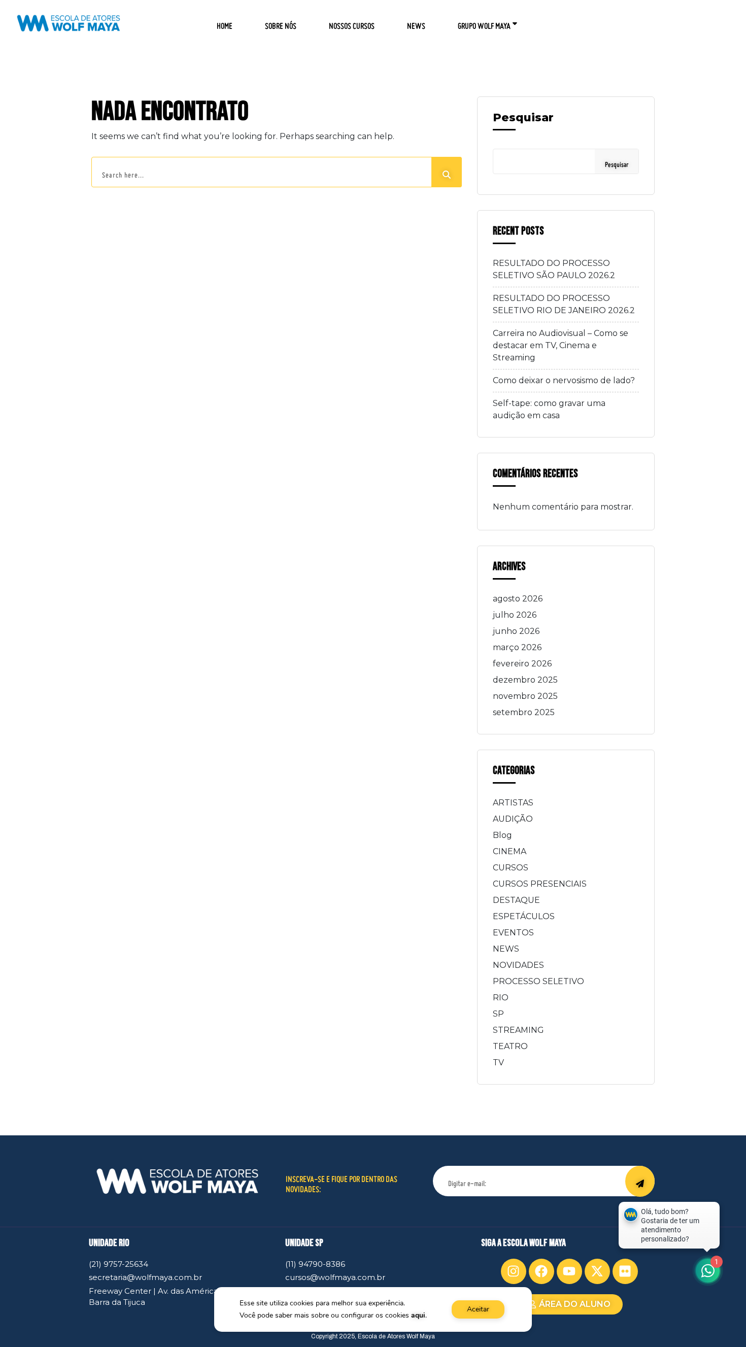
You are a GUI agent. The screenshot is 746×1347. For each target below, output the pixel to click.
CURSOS (510, 867)
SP (498, 1014)
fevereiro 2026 (522, 663)
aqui (418, 1315)
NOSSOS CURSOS (352, 22)
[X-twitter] (597, 1271)
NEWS (416, 22)
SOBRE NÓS (280, 22)
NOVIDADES (518, 965)
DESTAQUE (516, 900)
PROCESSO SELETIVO (538, 981)
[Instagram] (513, 1271)
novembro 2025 (525, 696)
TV (498, 1062)
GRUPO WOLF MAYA (484, 22)
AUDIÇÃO (513, 819)
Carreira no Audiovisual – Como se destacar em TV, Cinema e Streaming (560, 345)
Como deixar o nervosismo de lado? (564, 380)
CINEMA (509, 851)
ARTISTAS (513, 802)
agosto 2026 (517, 598)
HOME (224, 22)
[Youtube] (569, 1271)
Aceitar (478, 1309)
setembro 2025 (524, 712)
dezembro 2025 (525, 680)
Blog (502, 835)
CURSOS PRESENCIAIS (540, 884)
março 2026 (517, 647)
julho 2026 (514, 615)
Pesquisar (523, 117)
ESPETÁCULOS (524, 916)
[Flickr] (625, 1271)
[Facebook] (541, 1271)
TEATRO (510, 1046)
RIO (500, 997)
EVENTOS (513, 932)
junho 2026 (516, 631)
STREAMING (518, 1030)
